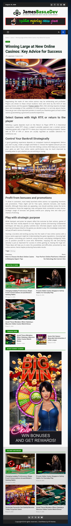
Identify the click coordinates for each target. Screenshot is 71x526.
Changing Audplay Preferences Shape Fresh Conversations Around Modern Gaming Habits (20, 278)
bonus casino (34, 106)
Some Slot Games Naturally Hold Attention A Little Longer (10, 339)
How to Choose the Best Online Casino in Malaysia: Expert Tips (19, 256)
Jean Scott (11, 56)
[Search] (58, 32)
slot (8, 503)
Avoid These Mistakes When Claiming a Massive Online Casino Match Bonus (20, 309)
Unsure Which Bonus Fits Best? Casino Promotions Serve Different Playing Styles (41, 339)
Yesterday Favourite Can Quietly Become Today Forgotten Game (20, 495)
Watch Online (63, 32)
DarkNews (42, 522)
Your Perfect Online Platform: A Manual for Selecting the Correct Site (51, 256)
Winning (12, 251)
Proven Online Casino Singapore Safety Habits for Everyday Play (51, 278)
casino (7, 41)
